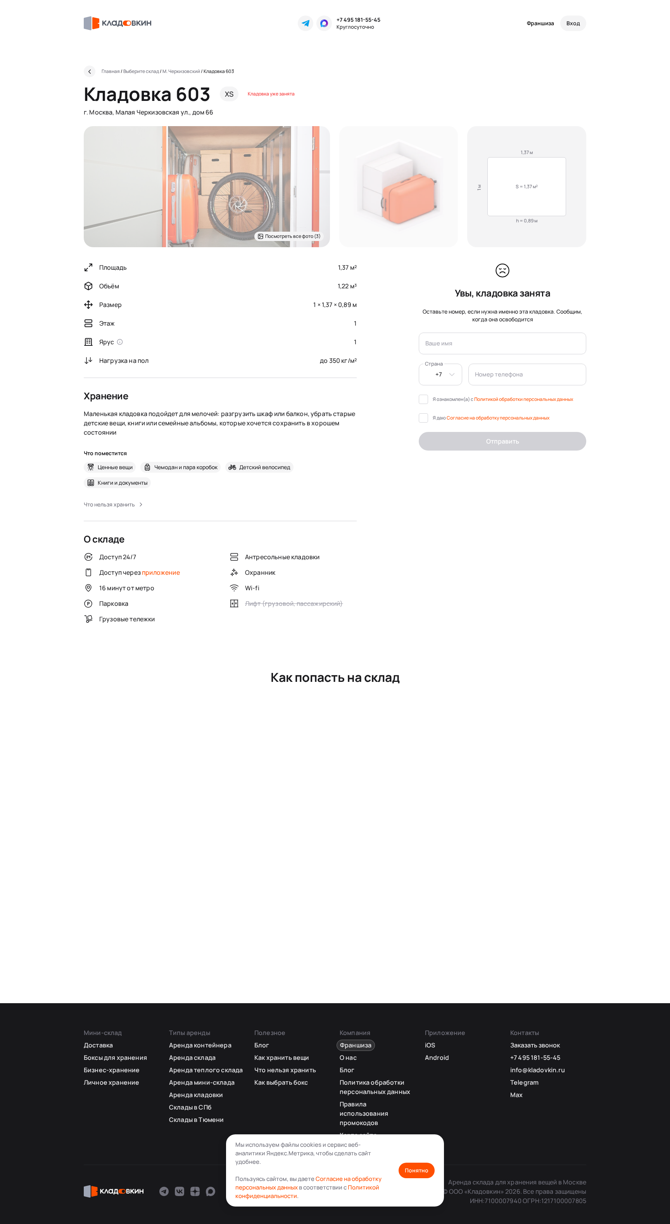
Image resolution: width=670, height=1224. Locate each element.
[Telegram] (305, 23)
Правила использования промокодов (364, 1113)
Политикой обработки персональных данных (523, 399)
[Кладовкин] (117, 23)
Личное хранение (111, 1082)
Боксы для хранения (115, 1057)
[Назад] (89, 71)
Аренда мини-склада (202, 1082)
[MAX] (324, 23)
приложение (161, 572)
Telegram (524, 1082)
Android (437, 1057)
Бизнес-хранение (112, 1070)
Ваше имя (438, 343)
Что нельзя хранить (285, 1070)
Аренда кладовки (196, 1095)
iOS (430, 1045)
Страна (434, 364)
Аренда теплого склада (206, 1070)
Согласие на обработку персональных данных (498, 417)
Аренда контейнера (200, 1045)
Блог (261, 1045)
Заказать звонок (535, 1045)
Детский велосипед (264, 467)
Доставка (98, 1045)
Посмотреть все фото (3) (293, 236)
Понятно (416, 1170)
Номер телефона (499, 374)
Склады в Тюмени (196, 1119)
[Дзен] (195, 1191)
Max (516, 1095)
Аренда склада (192, 1057)
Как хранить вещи (281, 1057)
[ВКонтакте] (179, 1191)
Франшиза (540, 23)
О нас (348, 1057)
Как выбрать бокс (281, 1082)
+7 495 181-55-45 (358, 19)
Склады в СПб (190, 1107)
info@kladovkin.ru (537, 1070)
